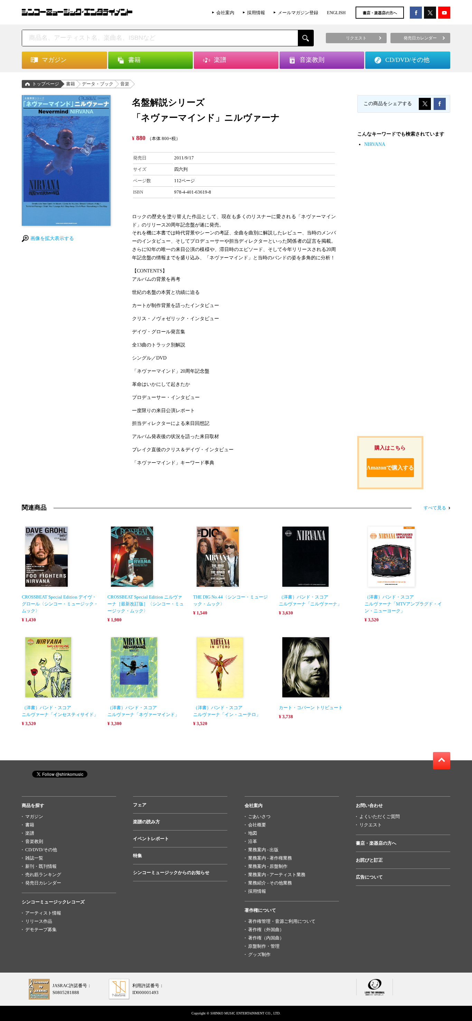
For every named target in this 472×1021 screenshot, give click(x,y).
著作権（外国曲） (266, 929)
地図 (252, 833)
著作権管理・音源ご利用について (281, 921)
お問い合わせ (369, 805)
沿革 (252, 841)
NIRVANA (374, 144)
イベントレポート (151, 838)
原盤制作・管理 (264, 946)
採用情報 (256, 12)
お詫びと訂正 (369, 860)
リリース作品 (38, 921)
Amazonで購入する (390, 468)
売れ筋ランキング (43, 874)
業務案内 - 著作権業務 (270, 858)
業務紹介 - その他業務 (270, 882)
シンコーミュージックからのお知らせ (171, 872)
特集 (137, 855)
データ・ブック (97, 83)
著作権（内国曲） (266, 937)
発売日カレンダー (43, 882)
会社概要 (257, 824)
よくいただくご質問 (379, 816)
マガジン (34, 816)
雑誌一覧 (34, 858)
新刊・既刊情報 (41, 866)
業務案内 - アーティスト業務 (276, 874)
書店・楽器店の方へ (380, 13)
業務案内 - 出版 (263, 849)
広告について (369, 877)
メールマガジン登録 (298, 12)
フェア (140, 804)
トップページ (45, 83)
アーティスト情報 (43, 913)
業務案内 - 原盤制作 (267, 866)
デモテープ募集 (41, 929)
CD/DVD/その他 (41, 849)
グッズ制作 (259, 954)
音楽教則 (34, 841)
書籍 (70, 83)
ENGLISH (336, 12)
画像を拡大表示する (52, 238)
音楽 (124, 83)
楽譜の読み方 (146, 821)
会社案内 (225, 12)
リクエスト (370, 824)
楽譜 (29, 833)
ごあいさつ (259, 816)
